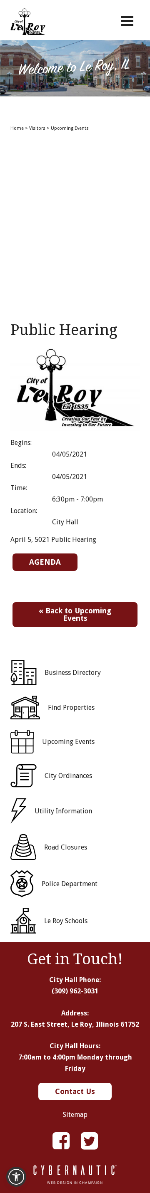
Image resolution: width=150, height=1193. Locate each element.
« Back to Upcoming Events (75, 614)
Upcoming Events (70, 128)
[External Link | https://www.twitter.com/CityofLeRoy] (89, 1141)
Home (17, 128)
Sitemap (75, 1115)
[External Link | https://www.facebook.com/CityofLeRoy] (61, 1141)
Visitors (37, 128)
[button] (16, 1177)
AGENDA (45, 562)
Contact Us (75, 1091)
